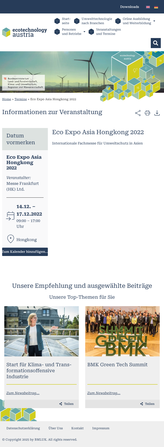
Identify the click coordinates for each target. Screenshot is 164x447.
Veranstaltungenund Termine (108, 31)
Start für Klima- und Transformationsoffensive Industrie (39, 370)
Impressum (101, 428)
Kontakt (77, 428)
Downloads (129, 7)
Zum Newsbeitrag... (23, 393)
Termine (21, 99)
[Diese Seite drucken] (147, 112)
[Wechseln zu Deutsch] (156, 7)
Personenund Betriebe (71, 31)
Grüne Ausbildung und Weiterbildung (137, 21)
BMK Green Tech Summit (117, 364)
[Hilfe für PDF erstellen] (157, 113)
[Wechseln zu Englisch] (148, 7)
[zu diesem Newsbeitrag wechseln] (41, 331)
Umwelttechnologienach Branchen (97, 21)
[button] (156, 43)
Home (6, 99)
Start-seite (66, 21)
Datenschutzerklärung (23, 428)
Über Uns (55, 428)
